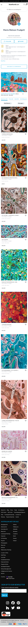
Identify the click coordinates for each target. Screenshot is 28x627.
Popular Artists (4, 564)
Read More (3, 60)
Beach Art (3, 531)
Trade (15, 510)
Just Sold (3, 557)
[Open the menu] (1, 4)
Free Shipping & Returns (19, 512)
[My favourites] (24, 4)
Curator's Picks (4, 552)
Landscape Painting (5, 533)
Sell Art (2, 573)
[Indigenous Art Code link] (14, 614)
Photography (4, 542)
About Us (3, 510)
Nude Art (3, 536)
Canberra (15, 533)
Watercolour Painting (6, 549)
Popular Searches (10, 517)
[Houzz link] (8, 609)
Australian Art (4, 529)
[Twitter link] (14, 609)
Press (11, 510)
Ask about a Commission (14, 66)
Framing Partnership (9, 514)
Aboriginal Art (4, 524)
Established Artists (5, 559)
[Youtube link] (19, 609)
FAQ (2, 514)
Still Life (3, 547)
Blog (8, 510)
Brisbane (15, 531)
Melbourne (15, 526)
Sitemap (3, 517)
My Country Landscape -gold (9, 93)
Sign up (4, 595)
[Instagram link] (8, 604)
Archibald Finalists (5, 566)
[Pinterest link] (19, 604)
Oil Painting (4, 538)
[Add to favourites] (25, 134)
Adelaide (15, 529)
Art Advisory (21, 510)
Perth (14, 536)
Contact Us (18, 514)
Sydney (15, 524)
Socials (17, 517)
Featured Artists (5, 562)
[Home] (14, 4)
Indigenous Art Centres (6, 571)
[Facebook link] (14, 604)
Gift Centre (3, 512)
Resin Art (3, 545)
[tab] (23, 94)
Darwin (15, 538)
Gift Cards (10, 512)
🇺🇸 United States (10, 578)
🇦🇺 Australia (9, 576)
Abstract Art (4, 526)
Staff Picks (3, 555)
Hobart (15, 540)
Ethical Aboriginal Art (6, 568)
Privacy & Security (11, 622)
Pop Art (3, 540)
